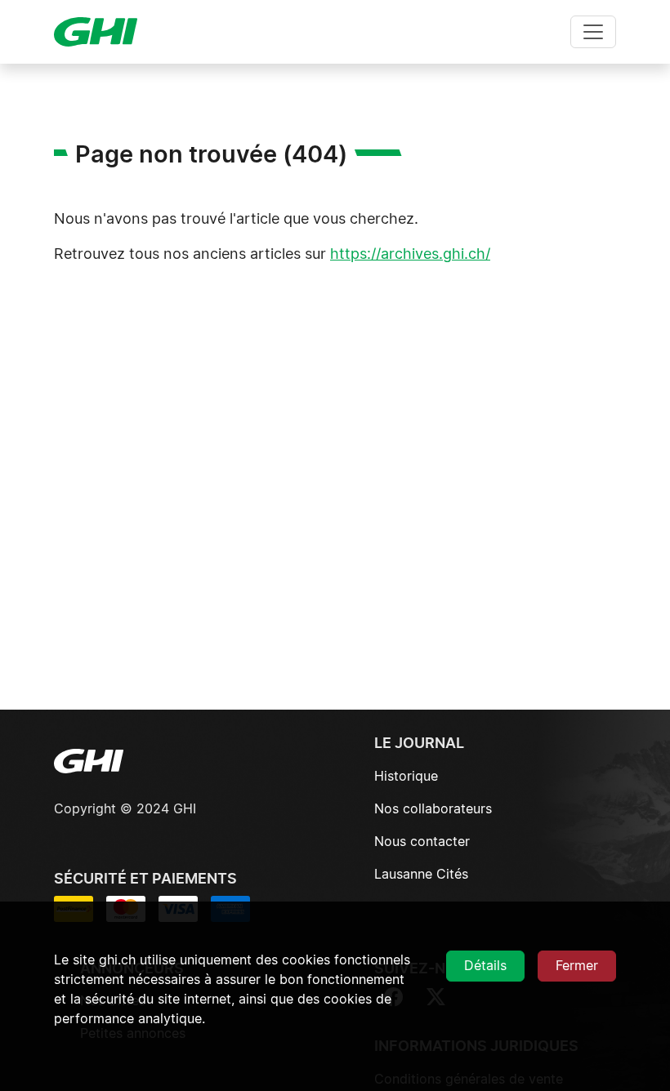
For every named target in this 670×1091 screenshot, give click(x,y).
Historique (406, 776)
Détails (485, 966)
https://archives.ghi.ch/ (410, 254)
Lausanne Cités (421, 874)
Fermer (577, 966)
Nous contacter (422, 841)
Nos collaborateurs (433, 809)
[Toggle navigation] (593, 32)
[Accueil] (102, 32)
